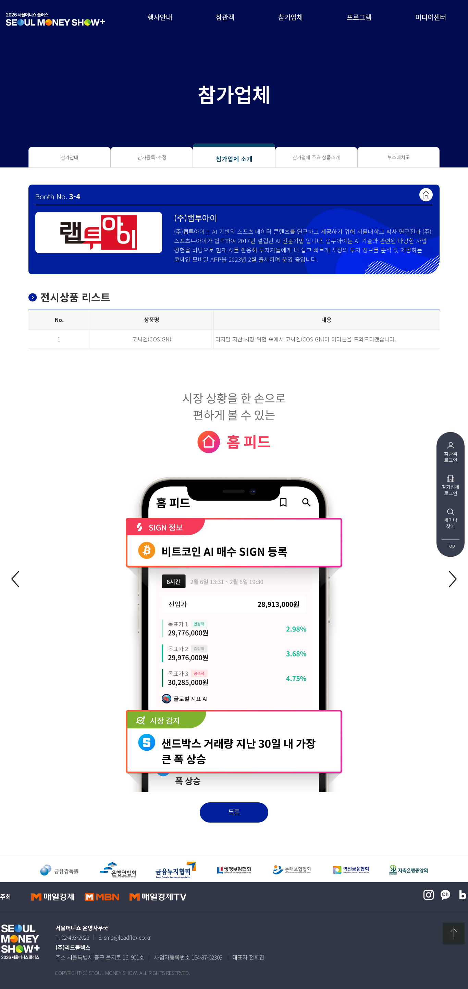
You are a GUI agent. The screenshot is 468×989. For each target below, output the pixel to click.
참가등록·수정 (152, 157)
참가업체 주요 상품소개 (316, 157)
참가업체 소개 (234, 158)
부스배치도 (398, 157)
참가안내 (69, 157)
